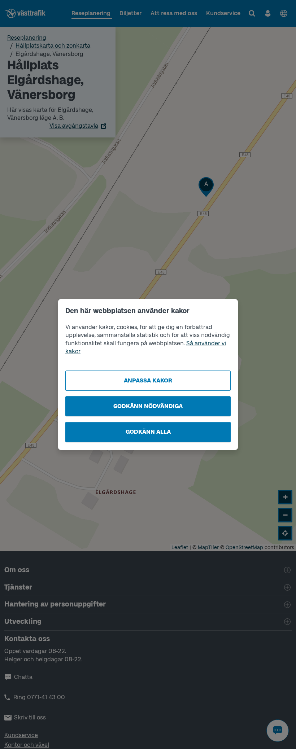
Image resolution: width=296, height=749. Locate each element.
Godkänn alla (148, 431)
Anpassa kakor (148, 380)
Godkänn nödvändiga (148, 406)
